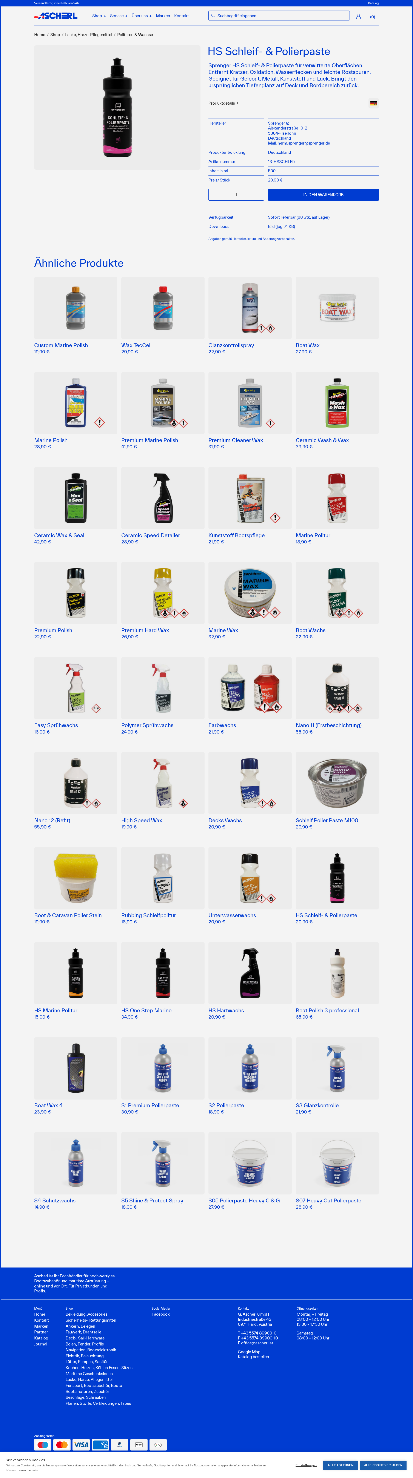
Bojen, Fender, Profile (85, 1344)
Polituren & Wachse (135, 34)
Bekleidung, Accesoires (86, 1314)
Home (39, 34)
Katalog (373, 3)
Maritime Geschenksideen (89, 1373)
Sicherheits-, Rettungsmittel (91, 1320)
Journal (40, 1344)
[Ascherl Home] (55, 15)
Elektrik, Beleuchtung (85, 1355)
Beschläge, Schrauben (86, 1397)
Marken (163, 15)
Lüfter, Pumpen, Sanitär (87, 1361)
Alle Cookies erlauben (383, 1465)
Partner (41, 1332)
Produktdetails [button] (221, 103)
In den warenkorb (323, 194)
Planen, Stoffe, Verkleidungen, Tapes (98, 1403)
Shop (55, 34)
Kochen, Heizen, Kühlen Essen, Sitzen (99, 1367)
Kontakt (181, 15)
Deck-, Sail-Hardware (85, 1338)
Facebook (161, 1314)
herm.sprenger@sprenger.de (304, 143)
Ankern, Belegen (80, 1326)
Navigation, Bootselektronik (91, 1349)
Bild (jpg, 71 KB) (281, 226)
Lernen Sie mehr (27, 1470)
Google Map (249, 1351)
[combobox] (282, 16)
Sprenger (277, 123)
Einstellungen (306, 1465)
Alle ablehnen (340, 1465)
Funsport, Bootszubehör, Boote (94, 1385)
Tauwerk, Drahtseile (83, 1332)
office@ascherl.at (257, 1343)
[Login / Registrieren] (358, 16)
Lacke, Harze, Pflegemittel (88, 34)
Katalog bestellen (253, 1356)
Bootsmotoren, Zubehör (87, 1391)
